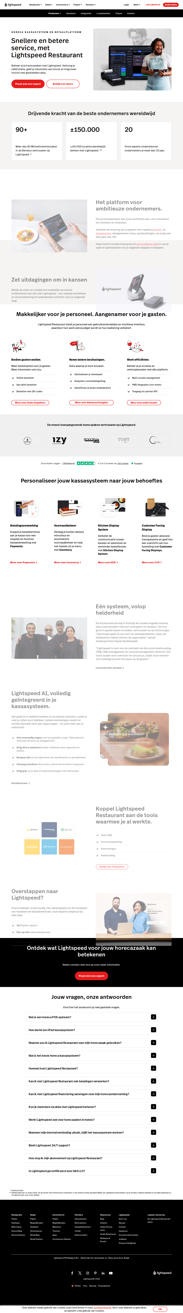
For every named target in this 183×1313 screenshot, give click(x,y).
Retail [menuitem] (48, 4)
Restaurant (16, 1214)
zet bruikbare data (148, 244)
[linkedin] (103, 1273)
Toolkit (78, 1231)
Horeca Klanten (18, 1235)
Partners (79, 1214)
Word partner (80, 1223)
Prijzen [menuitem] (76, 4)
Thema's (56, 1231)
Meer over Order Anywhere (30, 402)
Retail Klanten (36, 1239)
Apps (54, 1235)
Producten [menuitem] (53, 13)
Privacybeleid (104, 1286)
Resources (105, 1214)
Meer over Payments (22, 562)
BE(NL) (78, 1286)
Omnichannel (36, 1231)
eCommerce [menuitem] (62, 4)
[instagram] (87, 1273)
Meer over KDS (107, 562)
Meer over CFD (151, 562)
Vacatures (123, 1231)
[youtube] (110, 1273)
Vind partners (80, 1219)
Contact (122, 1227)
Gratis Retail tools (108, 1234)
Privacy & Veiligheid (127, 1243)
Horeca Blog (16, 1231)
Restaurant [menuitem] (34, 4)
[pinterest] (95, 1273)
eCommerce (58, 1214)
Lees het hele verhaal (109, 668)
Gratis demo (171, 4)
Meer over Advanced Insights (91, 402)
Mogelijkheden (36, 1223)
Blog (102, 1219)
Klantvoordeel (81, 1235)
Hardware (15, 1223)
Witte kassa (16, 1227)
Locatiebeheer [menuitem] (103, 13)
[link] (152, 4)
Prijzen (14, 1219)
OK (160, 1309)
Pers (85, 1286)
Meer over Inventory (66, 562)
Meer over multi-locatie (144, 402)
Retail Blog (34, 1235)
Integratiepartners (83, 1227)
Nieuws (122, 1223)
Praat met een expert (28, 84)
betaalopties (103, 233)
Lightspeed (124, 1214)
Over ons (123, 1219)
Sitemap (92, 1286)
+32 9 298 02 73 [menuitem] (152, 4)
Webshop (56, 1227)
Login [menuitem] (126, 4)
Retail (33, 1214)
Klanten (103, 1223)
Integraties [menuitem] (86, 13)
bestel (157, 229)
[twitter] (79, 1273)
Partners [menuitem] (90, 4)
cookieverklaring (102, 1307)
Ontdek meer (19, 783)
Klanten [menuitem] (131, 13)
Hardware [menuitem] (71, 13)
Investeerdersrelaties (128, 1235)
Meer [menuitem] (136, 4)
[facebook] (72, 1273)
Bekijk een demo (63, 84)
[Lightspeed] (12, 5)
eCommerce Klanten (61, 1239)
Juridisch (123, 1239)
